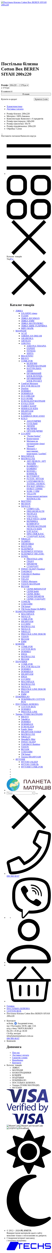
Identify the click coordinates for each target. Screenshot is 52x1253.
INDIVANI (26, 413)
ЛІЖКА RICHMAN (30, 318)
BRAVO (25, 358)
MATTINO (26, 501)
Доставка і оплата (15, 109)
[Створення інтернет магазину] (29, 1249)
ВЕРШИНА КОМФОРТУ (33, 522)
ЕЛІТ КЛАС (32, 531)
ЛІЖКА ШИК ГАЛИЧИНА (34, 326)
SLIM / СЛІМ (33, 491)
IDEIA (24, 654)
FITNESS (31, 351)
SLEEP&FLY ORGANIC (32, 554)
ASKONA (26, 343)
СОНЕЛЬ (25, 601)
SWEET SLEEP (28, 742)
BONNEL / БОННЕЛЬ (32, 472)
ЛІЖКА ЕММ (27, 321)
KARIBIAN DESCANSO (33, 416)
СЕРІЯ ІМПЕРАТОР (36, 589)
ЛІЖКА (19, 311)
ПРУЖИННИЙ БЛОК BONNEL (34, 374)
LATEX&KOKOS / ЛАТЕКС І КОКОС (36, 482)
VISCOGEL (32, 516)
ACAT (24, 333)
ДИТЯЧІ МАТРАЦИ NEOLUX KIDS (36, 527)
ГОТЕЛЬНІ (32, 423)
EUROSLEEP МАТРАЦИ (33, 401)
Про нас (16, 1052)
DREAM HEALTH (35, 511)
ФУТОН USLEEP (29, 762)
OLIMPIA (25, 541)
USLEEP (25, 576)
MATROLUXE (28, 458)
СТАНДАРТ (33, 566)
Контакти (16, 1062)
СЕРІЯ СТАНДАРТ (36, 599)
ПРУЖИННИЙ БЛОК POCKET (34, 379)
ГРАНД (30, 561)
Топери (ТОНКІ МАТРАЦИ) (29, 714)
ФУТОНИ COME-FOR (32, 767)
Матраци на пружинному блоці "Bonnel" (36, 443)
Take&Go (25, 719)
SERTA (30, 353)
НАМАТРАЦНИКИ (25, 611)
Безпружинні (33, 438)
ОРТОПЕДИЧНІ (35, 431)
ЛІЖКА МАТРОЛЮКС (32, 323)
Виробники (17, 1060)
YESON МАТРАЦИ (30, 584)
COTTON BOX (28, 649)
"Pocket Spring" (34, 436)
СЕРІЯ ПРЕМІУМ (35, 596)
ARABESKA (27, 338)
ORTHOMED (27, 544)
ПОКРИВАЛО (23, 696)
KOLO (24, 418)
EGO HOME (27, 398)
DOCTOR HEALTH (30, 386)
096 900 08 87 (13, 876)
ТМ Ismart (25, 606)
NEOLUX (26, 506)
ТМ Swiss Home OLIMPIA (33, 609)
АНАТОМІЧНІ (34, 421)
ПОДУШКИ (21, 661)
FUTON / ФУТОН (35, 478)
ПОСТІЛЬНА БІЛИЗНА (27, 704)
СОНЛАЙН (26, 604)
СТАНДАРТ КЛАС (36, 536)
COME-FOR (27, 361)
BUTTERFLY (33, 476)
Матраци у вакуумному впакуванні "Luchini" (37, 451)
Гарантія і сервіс (20, 1057)
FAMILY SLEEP (28, 406)
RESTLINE (26, 546)
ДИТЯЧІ (31, 426)
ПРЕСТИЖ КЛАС (35, 534)
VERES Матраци (29, 581)
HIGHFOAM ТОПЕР (31, 732)
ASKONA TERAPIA (36, 346)
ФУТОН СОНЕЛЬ (30, 764)
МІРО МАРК (27, 328)
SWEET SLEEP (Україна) (33, 569)
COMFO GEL (33, 509)
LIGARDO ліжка (29, 313)
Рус (12, 259)
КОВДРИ (20, 644)
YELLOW (31, 494)
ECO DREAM (27, 396)
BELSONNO (27, 356)
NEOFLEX (32, 514)
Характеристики (14, 106)
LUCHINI (25, 433)
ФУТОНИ (20, 759)
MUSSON (26, 504)
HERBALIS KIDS (29, 408)
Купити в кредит (9, 99)
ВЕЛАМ (25, 586)
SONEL (24, 556)
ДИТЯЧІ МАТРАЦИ (36, 366)
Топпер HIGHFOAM (31, 757)
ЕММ (23, 641)
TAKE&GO (26, 571)
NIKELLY (26, 539)
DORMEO (26, 391)
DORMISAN (27, 393)
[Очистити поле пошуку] (37, 793)
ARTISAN (26, 341)
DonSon (24, 388)
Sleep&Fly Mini (28, 739)
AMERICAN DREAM (31, 336)
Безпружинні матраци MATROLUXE (37, 497)
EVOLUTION (27, 403)
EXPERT (31, 348)
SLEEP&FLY (27, 549)
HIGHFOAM (27, 411)
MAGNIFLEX (27, 456)
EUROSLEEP (27, 727)
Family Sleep (27, 729)
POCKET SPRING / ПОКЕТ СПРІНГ (36, 487)
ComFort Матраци (29, 383)
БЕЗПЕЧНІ (32, 363)
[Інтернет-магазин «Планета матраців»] (29, 790)
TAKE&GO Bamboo (30, 574)
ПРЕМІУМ (32, 564)
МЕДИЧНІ (32, 428)
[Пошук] (34, 793)
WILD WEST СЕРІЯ (36, 519)
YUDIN (24, 316)
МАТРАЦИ (21, 331)
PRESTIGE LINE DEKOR (33, 634)
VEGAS (25, 579)
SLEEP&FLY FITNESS (32, 551)
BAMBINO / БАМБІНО (32, 467)
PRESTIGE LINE (35, 559)
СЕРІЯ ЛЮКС (33, 594)
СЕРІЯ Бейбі (33, 591)
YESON (25, 636)
